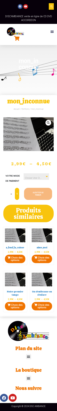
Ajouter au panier (38, 193)
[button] (52, 31)
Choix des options (16, 259)
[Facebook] (20, 6)
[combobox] (36, 176)
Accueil (17, 109)
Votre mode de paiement (13, 178)
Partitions (25, 109)
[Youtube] (25, 6)
